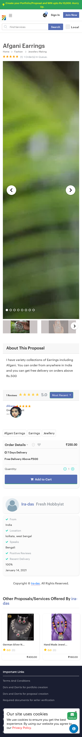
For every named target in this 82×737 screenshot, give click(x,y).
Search (55, 27)
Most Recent (60, 395)
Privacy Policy (21, 727)
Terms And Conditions (16, 680)
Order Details (15, 444)
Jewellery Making (37, 51)
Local (75, 27)
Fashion (18, 51)
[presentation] (74, 326)
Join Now (71, 14)
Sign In (55, 14)
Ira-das (28, 503)
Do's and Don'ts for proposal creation (25, 693)
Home (6, 51)
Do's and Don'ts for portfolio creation (25, 687)
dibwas (11, 405)
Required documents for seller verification (29, 700)
